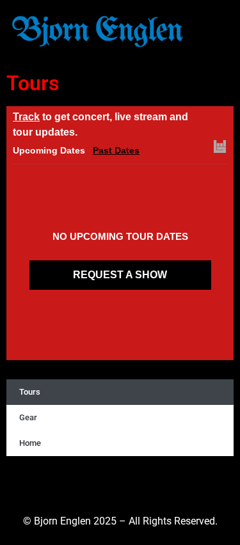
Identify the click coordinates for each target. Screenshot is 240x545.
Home (30, 443)
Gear (28, 417)
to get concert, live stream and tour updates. (100, 124)
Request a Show (120, 274)
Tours (29, 392)
